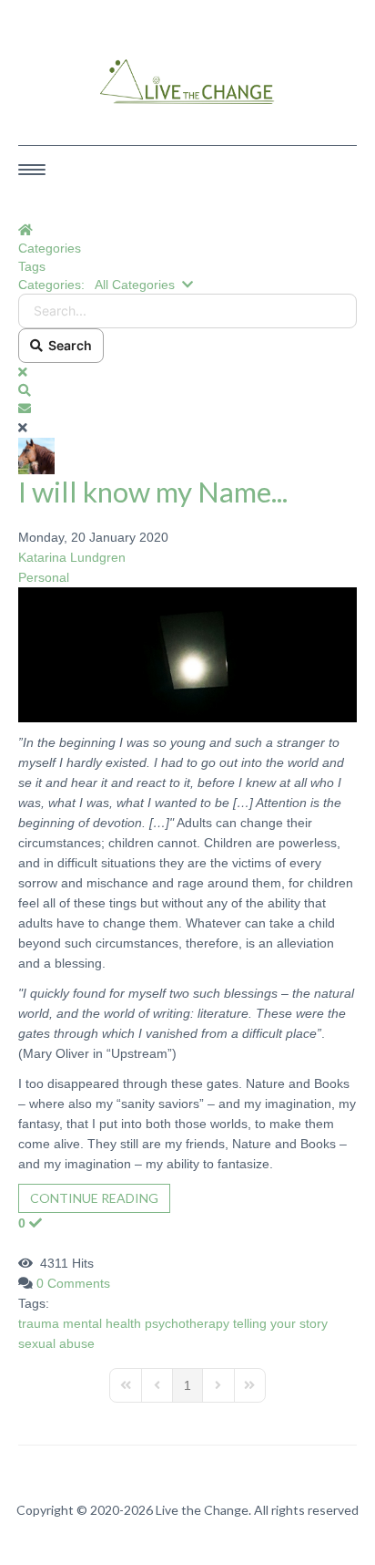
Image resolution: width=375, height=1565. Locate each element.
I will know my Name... (153, 491)
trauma (38, 1323)
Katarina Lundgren (72, 557)
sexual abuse (56, 1343)
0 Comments (73, 1283)
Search (67, 345)
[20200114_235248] (187, 654)
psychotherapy (187, 1323)
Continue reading (94, 1198)
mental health (102, 1323)
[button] (187, 390)
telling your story (280, 1323)
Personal (43, 577)
